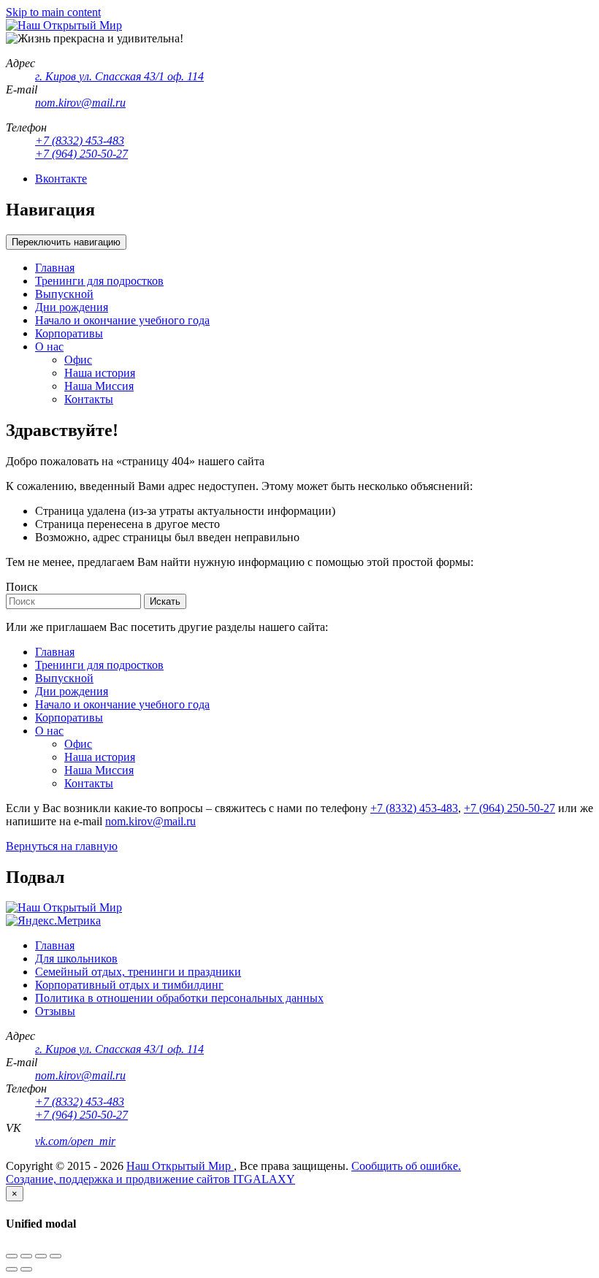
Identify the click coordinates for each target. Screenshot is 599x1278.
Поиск (22, 587)
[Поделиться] (26, 1256)
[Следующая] (26, 1269)
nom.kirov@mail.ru (150, 821)
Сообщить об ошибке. (406, 1166)
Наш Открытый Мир (180, 1166)
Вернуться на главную (62, 846)
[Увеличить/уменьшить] (55, 1256)
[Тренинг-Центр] (64, 25)
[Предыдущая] (12, 1269)
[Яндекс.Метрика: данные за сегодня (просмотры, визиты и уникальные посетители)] (53, 920)
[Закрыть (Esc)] (12, 1256)
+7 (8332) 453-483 (414, 808)
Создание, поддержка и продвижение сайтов (119, 1179)
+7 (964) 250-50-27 (509, 808)
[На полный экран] (41, 1256)
